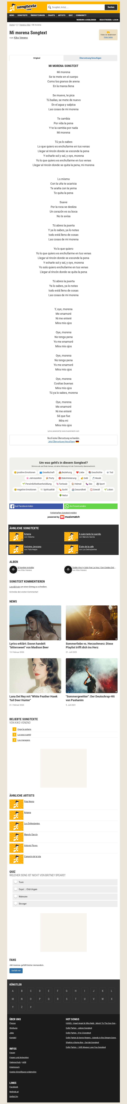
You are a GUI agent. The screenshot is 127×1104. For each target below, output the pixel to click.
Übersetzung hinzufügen (90, 58)
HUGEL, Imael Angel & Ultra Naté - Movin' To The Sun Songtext (93, 1023)
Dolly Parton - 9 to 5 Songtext (78, 1033)
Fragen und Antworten (19, 1057)
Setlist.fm (13, 1096)
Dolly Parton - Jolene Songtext (79, 1028)
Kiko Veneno (21, 37)
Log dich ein (14, 587)
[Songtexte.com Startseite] (24, 7)
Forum (12, 1052)
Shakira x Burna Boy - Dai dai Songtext (82, 1042)
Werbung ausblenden (86, 20)
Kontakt (12, 1037)
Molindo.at (14, 1092)
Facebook (13, 1087)
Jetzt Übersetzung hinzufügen (61, 441)
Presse (12, 1023)
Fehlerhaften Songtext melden (63, 513)
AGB (24, 1062)
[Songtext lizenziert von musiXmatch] (63, 516)
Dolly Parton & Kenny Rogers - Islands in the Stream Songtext (92, 1037)
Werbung (13, 1028)
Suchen (111, 7)
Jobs (11, 1033)
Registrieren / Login (109, 20)
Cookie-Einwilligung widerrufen (22, 1072)
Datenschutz (15, 1062)
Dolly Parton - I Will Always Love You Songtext (86, 1047)
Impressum (14, 1067)
